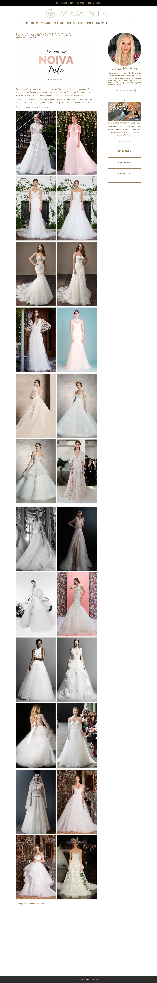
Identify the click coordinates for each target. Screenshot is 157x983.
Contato (80, 3)
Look (80, 23)
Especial (71, 23)
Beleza (34, 23)
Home (57, 3)
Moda (25, 23)
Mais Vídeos (124, 142)
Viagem (89, 23)
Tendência (59, 23)
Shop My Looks (93, 3)
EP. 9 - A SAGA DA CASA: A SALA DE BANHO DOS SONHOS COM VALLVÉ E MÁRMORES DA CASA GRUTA (124, 123)
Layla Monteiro (67, 3)
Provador (46, 23)
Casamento (101, 23)
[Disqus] (56, 935)
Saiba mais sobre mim (124, 91)
